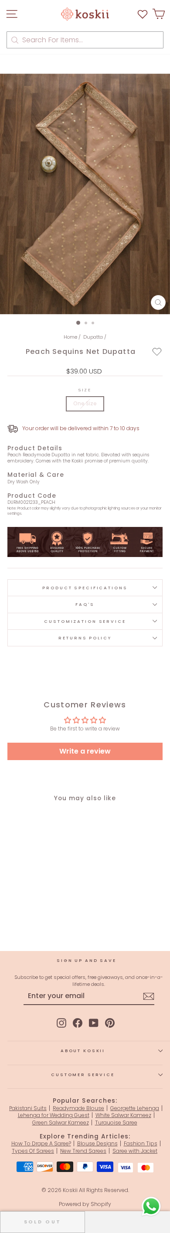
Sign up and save (86, 960)
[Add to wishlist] (157, 351)
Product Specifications (84, 588)
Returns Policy (84, 638)
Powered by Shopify (85, 1204)
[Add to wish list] (142, 14)
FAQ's (84, 604)
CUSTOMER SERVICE (83, 1074)
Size (85, 390)
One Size (85, 403)
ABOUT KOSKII (83, 1050)
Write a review (85, 751)
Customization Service (85, 621)
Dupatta (93, 336)
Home (70, 336)
